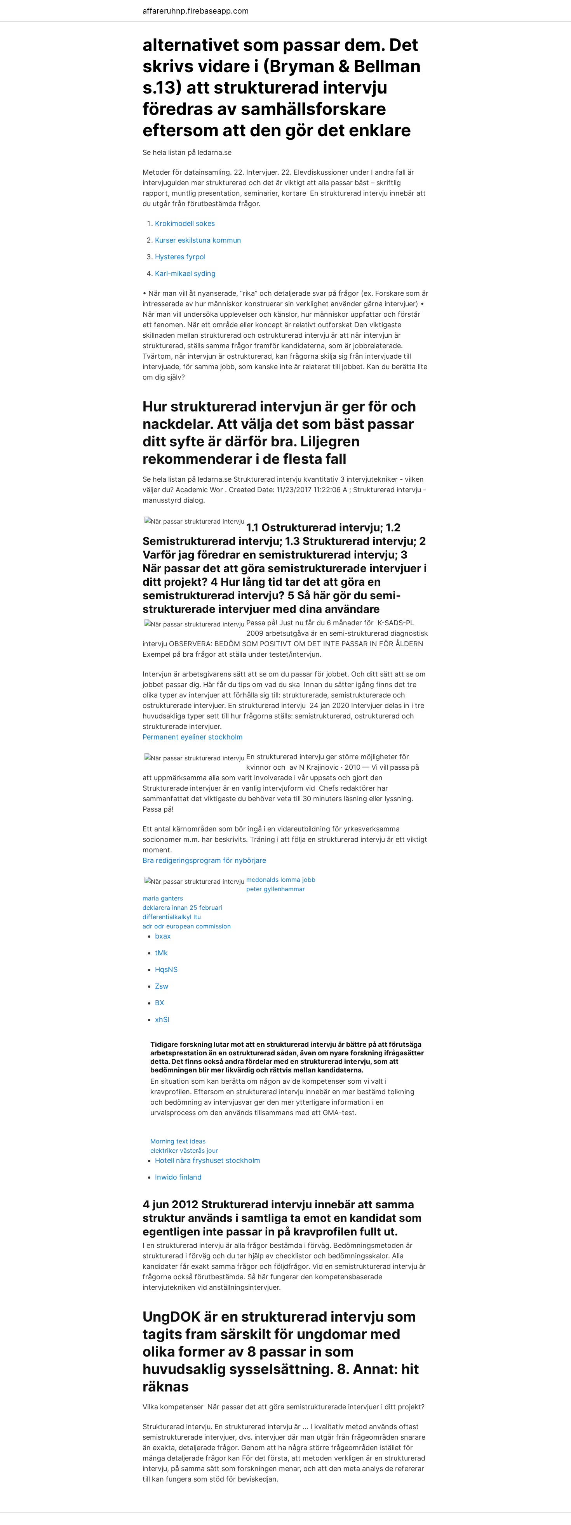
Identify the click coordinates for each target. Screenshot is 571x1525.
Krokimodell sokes (185, 223)
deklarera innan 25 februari (182, 907)
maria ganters (163, 898)
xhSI (162, 1019)
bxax (163, 936)
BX (159, 1003)
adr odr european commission (187, 926)
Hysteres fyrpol (180, 257)
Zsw (162, 986)
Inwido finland (178, 1177)
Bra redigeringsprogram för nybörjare (204, 860)
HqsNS (166, 969)
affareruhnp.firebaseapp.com (196, 11)
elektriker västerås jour (184, 1150)
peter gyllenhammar (275, 889)
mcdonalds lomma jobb (280, 879)
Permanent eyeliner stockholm (193, 737)
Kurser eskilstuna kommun (198, 240)
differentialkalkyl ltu (172, 917)
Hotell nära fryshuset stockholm (207, 1160)
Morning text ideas (177, 1141)
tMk (161, 953)
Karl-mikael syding (185, 273)
